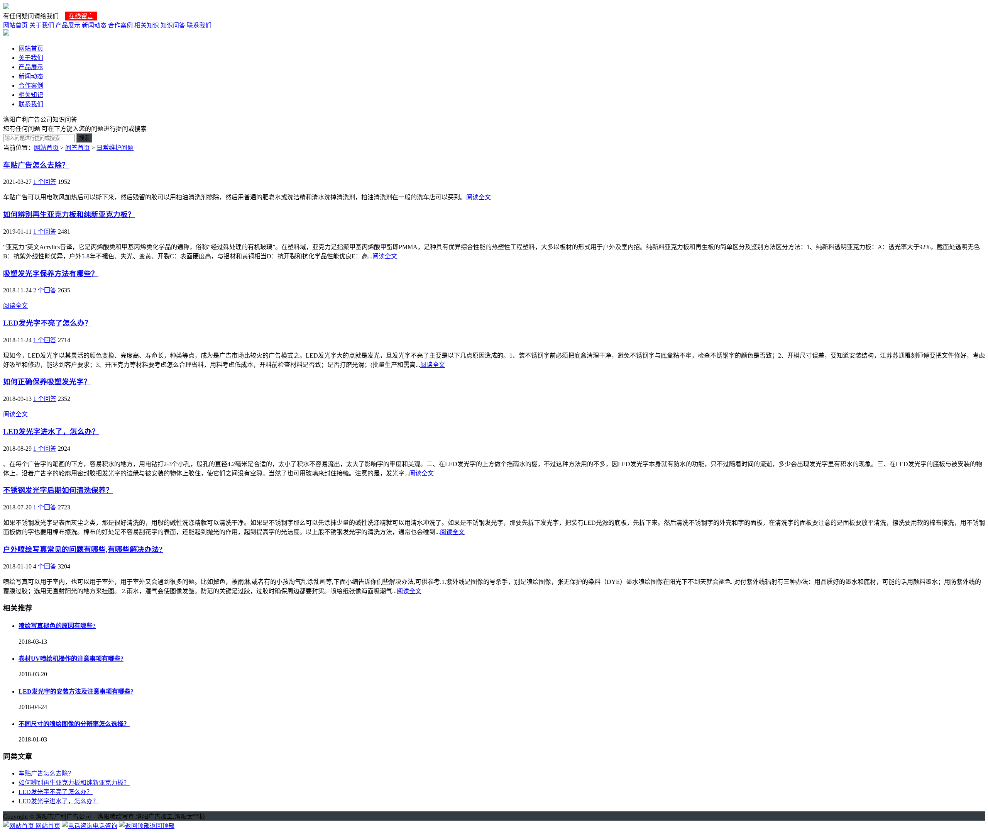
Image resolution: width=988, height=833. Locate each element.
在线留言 (81, 16)
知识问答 (173, 25)
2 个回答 (44, 290)
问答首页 (77, 147)
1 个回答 (44, 181)
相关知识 (146, 25)
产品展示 (68, 25)
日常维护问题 (115, 147)
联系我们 (199, 25)
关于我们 (41, 25)
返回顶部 (162, 826)
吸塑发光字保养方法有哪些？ (50, 274)
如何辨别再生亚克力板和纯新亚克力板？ (69, 214)
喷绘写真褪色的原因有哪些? (57, 626)
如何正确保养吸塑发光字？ (47, 382)
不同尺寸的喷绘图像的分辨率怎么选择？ (74, 724)
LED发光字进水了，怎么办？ (51, 432)
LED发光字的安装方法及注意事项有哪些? (76, 691)
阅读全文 (478, 197)
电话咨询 (105, 826)
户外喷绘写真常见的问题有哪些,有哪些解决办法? (83, 549)
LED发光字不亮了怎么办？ (47, 323)
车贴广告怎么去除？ (36, 165)
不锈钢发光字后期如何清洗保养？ (58, 490)
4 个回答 (44, 566)
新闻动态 (94, 25)
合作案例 (120, 25)
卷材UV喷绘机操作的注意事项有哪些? (71, 658)
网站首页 (15, 25)
